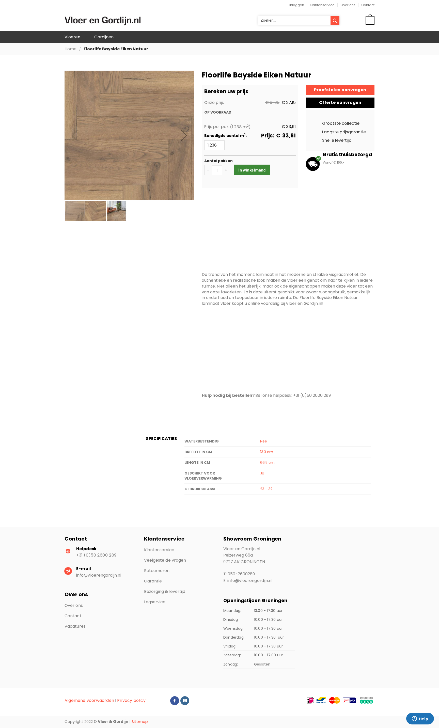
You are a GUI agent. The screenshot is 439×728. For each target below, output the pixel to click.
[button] (75, 135)
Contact (367, 5)
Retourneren (157, 571)
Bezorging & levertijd (164, 591)
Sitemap (140, 721)
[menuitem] (72, 37)
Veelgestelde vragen (165, 560)
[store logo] (102, 20)
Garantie (153, 581)
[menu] (219, 37)
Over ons (347, 5)
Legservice (155, 602)
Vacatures (75, 626)
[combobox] (298, 20)
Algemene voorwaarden (89, 700)
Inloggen (296, 5)
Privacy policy (131, 700)
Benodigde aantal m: (225, 135)
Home (70, 49)
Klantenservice (322, 5)
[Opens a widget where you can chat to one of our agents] (420, 719)
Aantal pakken (218, 160)
